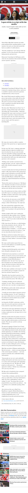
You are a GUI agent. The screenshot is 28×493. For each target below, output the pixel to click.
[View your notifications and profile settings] (5, 1)
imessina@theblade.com (9, 401)
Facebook (11, 415)
